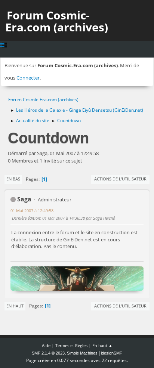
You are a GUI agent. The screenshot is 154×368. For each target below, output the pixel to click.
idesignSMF (111, 353)
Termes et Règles (71, 345)
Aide (46, 345)
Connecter (28, 77)
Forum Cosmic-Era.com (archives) (56, 21)
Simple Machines (82, 353)
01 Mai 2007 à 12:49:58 (31, 210)
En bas (13, 179)
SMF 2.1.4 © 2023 (48, 353)
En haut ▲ (102, 345)
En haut (15, 306)
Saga (24, 199)
